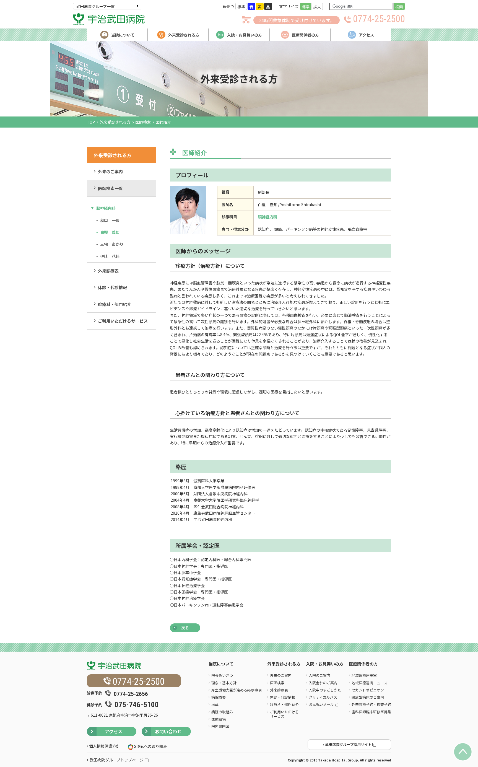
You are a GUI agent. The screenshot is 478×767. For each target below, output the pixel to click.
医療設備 (218, 719)
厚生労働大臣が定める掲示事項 (236, 690)
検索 (399, 7)
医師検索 (143, 122)
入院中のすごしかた (325, 690)
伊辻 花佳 (109, 256)
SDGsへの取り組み (150, 746)
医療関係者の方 (363, 664)
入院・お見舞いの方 (324, 664)
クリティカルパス (323, 697)
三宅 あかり (111, 244)
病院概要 (218, 697)
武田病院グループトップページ (117, 760)
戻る (185, 627)
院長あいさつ (222, 675)
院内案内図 (220, 726)
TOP (91, 122)
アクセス (113, 731)
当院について (221, 664)
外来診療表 (108, 271)
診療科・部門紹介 (114, 304)
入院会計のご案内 (323, 682)
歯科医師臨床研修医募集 (371, 711)
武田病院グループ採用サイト (348, 744)
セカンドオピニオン (368, 690)
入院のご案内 (319, 675)
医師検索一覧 (110, 188)
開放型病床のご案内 (368, 697)
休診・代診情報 (112, 287)
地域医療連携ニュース (369, 682)
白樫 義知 (109, 232)
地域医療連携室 (364, 675)
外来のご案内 (110, 171)
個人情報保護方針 (104, 746)
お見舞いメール (322, 704)
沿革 (215, 704)
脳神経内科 (106, 208)
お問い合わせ (168, 731)
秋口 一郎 (109, 220)
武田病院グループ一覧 (95, 6)
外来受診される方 (115, 122)
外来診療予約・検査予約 (371, 704)
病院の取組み (222, 711)
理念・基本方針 (224, 682)
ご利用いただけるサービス (123, 321)
